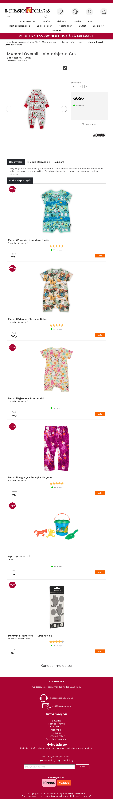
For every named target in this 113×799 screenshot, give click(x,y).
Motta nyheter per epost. (56, 756)
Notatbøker (65, 26)
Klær (90, 21)
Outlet (82, 26)
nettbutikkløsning (52, 796)
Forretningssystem (31, 796)
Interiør (77, 21)
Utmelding (67, 760)
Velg (100, 256)
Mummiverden (28, 21)
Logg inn (89, 12)
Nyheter (56, 30)
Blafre (46, 21)
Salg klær (98, 26)
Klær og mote (67, 42)
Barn (81, 42)
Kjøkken (61, 21)
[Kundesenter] (75, 11)
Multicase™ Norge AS (80, 796)
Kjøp (100, 572)
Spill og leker (44, 26)
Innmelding (49, 760)
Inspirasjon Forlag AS (28, 42)
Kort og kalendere (19, 26)
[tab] (16, 162)
